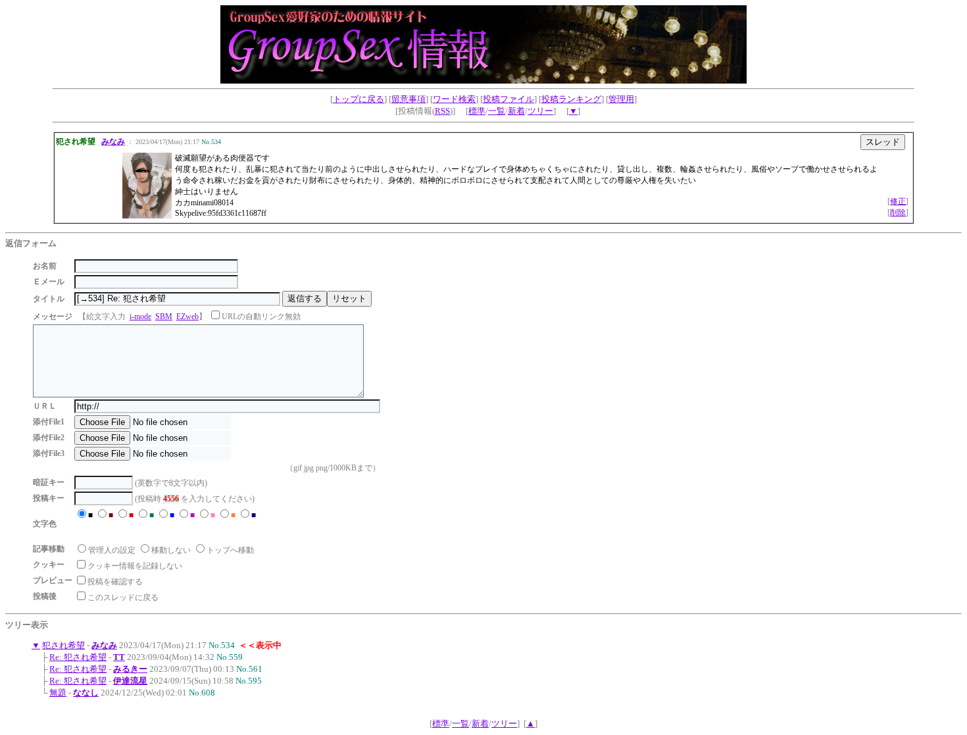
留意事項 (408, 99)
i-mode (140, 316)
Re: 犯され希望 (78, 657)
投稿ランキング (571, 99)
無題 (57, 692)
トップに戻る (358, 99)
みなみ (113, 141)
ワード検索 (454, 99)
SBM (163, 316)
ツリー (540, 111)
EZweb (187, 316)
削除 (898, 212)
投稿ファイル (508, 99)
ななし (86, 692)
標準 (476, 111)
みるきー (130, 669)
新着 (516, 111)
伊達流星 (130, 681)
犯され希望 (63, 645)
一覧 (496, 111)
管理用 (621, 99)
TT (119, 657)
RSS (442, 111)
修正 (898, 201)
